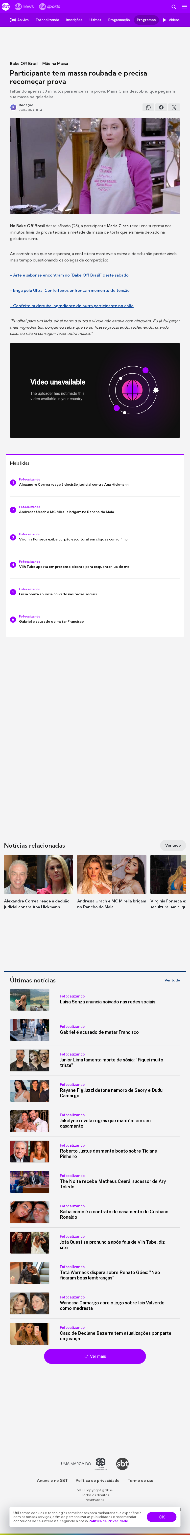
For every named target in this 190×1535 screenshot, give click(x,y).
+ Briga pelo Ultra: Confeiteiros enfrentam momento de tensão (70, 290)
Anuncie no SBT (52, 1480)
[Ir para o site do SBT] (122, 1464)
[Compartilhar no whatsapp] (148, 107)
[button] (38, 887)
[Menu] (184, 6)
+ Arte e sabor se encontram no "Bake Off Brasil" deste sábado (69, 275)
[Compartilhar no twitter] (174, 107)
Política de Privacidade (108, 1521)
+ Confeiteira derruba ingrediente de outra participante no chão (72, 305)
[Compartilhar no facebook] (161, 107)
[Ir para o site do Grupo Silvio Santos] (86, 1464)
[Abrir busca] (174, 7)
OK (162, 1517)
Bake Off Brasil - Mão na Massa (39, 63)
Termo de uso (140, 1480)
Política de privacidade (97, 1480)
